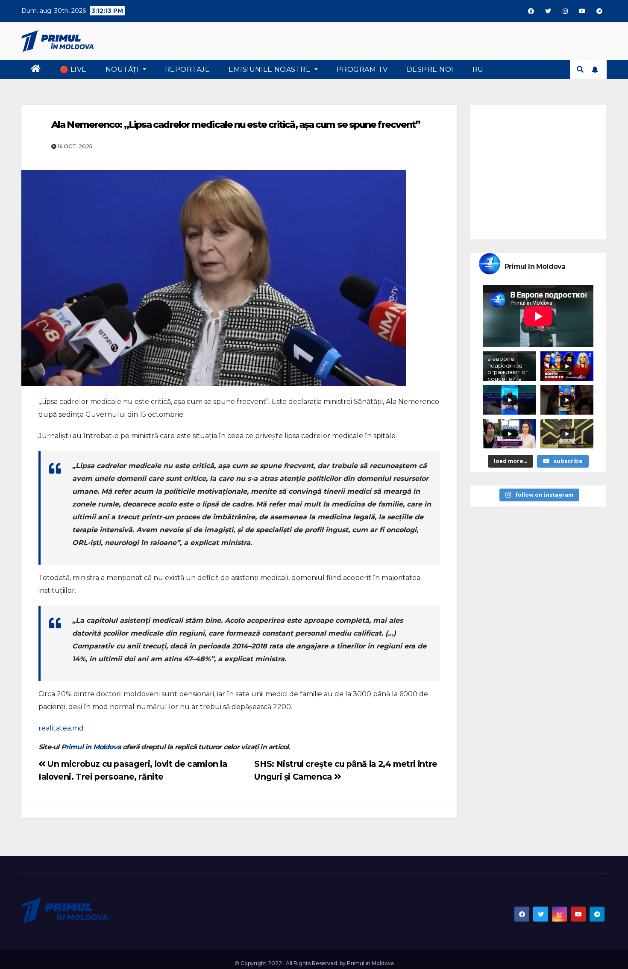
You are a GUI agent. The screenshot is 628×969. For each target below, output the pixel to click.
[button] (580, 69)
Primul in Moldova (91, 747)
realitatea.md (61, 728)
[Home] (35, 69)
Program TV (362, 69)
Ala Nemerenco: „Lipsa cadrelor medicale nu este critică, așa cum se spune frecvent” (235, 124)
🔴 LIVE (73, 69)
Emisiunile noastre (271, 69)
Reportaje (187, 69)
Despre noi (430, 69)
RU (478, 69)
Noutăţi (123, 69)
